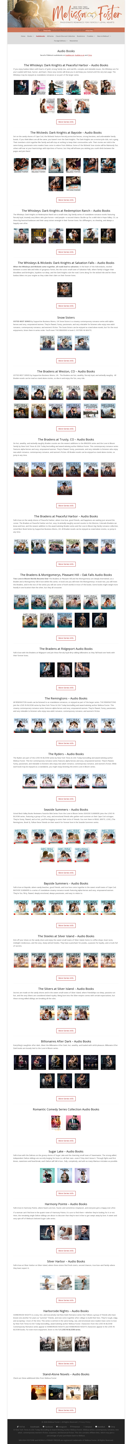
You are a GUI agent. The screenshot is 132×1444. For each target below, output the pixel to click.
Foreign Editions (60, 41)
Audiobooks (40, 36)
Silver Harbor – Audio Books (66, 1261)
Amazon (88, 1427)
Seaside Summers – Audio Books (66, 809)
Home (23, 36)
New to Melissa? (103, 36)
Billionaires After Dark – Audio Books (66, 1041)
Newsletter (74, 41)
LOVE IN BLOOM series (70, 1329)
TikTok (22, 1427)
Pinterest (76, 1427)
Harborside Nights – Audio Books (66, 1311)
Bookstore (81, 36)
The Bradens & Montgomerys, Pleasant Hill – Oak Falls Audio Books (66, 575)
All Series (50, 36)
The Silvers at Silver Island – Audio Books (66, 989)
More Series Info (66, 122)
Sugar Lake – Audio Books (66, 1151)
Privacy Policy (47, 30)
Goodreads (34, 1427)
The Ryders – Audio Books (66, 754)
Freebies (90, 36)
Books (29, 36)
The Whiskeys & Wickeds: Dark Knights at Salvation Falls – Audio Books (66, 263)
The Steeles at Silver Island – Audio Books (66, 936)
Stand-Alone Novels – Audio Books (66, 1374)
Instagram (62, 1427)
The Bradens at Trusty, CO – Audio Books (66, 439)
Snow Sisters (66, 317)
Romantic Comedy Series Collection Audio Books (66, 1109)
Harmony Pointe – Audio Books (66, 1204)
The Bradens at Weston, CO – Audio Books (66, 371)
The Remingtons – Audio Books (66, 698)
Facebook (49, 1427)
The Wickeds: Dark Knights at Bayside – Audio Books (66, 132)
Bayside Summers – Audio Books (66, 883)
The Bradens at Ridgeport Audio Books (66, 649)
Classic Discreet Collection (65, 36)
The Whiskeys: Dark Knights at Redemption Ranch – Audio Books (66, 211)
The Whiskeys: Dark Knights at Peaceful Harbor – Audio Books (66, 65)
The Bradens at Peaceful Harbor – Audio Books (66, 516)
